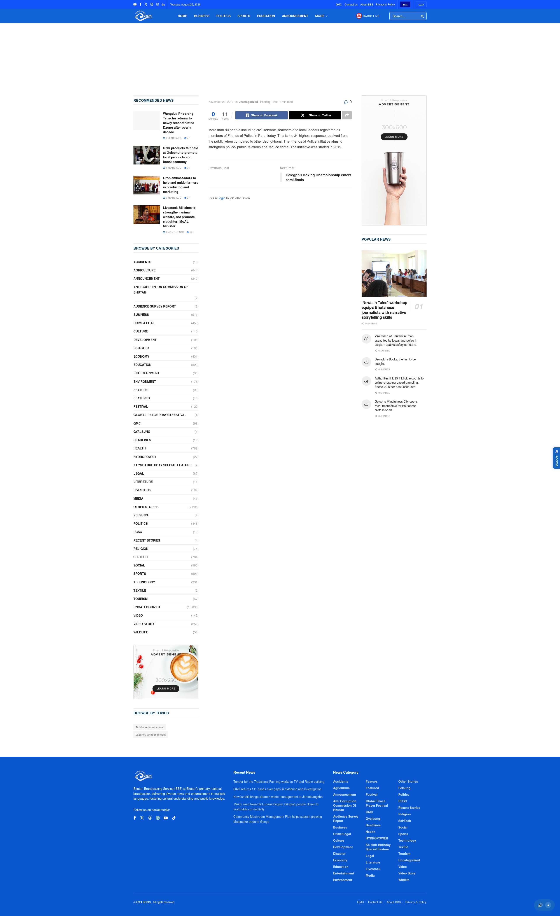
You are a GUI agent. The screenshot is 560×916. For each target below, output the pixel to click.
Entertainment (146, 373)
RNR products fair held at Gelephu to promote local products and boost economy (180, 154)
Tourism (140, 598)
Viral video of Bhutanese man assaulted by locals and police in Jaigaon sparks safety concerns (396, 340)
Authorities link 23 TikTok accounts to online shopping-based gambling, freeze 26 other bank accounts (399, 382)
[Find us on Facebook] (140, 4)
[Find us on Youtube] (134, 4)
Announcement (295, 16)
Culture (140, 331)
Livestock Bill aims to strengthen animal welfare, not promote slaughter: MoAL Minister (179, 216)
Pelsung (140, 515)
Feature (140, 390)
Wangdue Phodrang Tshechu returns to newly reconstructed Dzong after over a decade (178, 122)
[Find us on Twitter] (145, 4)
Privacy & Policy (385, 4)
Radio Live (371, 16)
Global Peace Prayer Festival (159, 415)
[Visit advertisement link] (166, 672)
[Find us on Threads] (157, 4)
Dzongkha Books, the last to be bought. (395, 361)
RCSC (137, 532)
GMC (339, 4)
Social (139, 565)
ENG (405, 4)
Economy (141, 356)
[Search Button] (423, 16)
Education (266, 16)
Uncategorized (248, 102)
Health (139, 448)
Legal (138, 473)
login (222, 198)
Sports (244, 16)
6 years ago (173, 197)
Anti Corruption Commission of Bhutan (160, 289)
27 (188, 197)
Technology (144, 582)
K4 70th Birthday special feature (162, 465)
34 (188, 167)
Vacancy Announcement (151, 734)
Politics (223, 16)
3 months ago (174, 232)
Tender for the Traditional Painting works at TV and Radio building (278, 781)
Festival (140, 406)
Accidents (142, 262)
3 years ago (173, 138)
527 (191, 232)
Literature (143, 481)
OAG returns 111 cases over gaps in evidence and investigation (277, 789)
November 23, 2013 (220, 102)
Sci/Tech (140, 557)
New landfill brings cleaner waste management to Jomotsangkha (278, 796)
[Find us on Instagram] (151, 4)
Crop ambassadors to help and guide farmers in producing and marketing (180, 184)
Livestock (142, 490)
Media (138, 498)
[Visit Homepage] (143, 16)
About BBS (366, 4)
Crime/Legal (144, 323)
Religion (140, 548)
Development (145, 339)
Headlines (142, 440)
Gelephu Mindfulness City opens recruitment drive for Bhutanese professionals (396, 405)
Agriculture (144, 270)
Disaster (141, 348)
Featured (141, 398)
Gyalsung (141, 431)
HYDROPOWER (144, 457)
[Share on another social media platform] (347, 115)
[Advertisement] (280, 56)
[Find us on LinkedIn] (163, 4)
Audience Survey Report (154, 306)
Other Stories (145, 507)
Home (182, 16)
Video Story (143, 624)
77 (188, 138)
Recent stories (146, 540)
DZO (421, 4)
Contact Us (351, 4)
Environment (144, 381)
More (319, 16)
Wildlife (140, 632)
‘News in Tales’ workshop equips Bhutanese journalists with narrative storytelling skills (384, 310)
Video (138, 615)
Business (201, 16)
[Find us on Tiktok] (174, 817)
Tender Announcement (150, 727)
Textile (139, 590)
